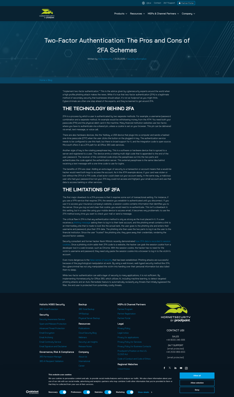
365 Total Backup (86, 309)
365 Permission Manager (50, 356)
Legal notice (123, 333)
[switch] (86, 392)
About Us (83, 356)
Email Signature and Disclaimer (53, 346)
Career (82, 365)
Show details (143, 392)
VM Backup (84, 313)
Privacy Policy (124, 328)
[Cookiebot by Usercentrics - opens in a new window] (32, 392)
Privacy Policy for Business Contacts (134, 346)
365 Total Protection (48, 309)
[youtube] (181, 368)
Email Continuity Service (50, 342)
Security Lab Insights (88, 342)
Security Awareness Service (52, 319)
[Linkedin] (175, 368)
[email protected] (175, 348)
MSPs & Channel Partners (162, 13)
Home (42, 80)
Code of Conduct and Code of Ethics (134, 358)
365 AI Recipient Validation (51, 361)
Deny (197, 390)
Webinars (83, 337)
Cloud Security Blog (88, 333)
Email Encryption (46, 333)
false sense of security (101, 259)
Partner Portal (187, 3)
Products (119, 13)
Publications (84, 328)
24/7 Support (169, 3)
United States (124, 369)
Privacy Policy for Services (130, 342)
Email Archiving (46, 337)
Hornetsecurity (105, 58)
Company (187, 13)
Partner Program (125, 309)
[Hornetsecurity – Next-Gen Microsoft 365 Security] (47, 14)
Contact (157, 3)
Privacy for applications (128, 337)
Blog (50, 80)
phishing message (81, 222)
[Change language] (146, 3)
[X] (170, 368)
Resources (136, 13)
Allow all (197, 376)
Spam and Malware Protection (52, 323)
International (84, 361)
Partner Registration (127, 313)
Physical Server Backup (89, 318)
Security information (136, 58)
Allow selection (197, 383)
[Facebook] (164, 368)
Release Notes (85, 346)
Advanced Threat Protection (52, 328)
